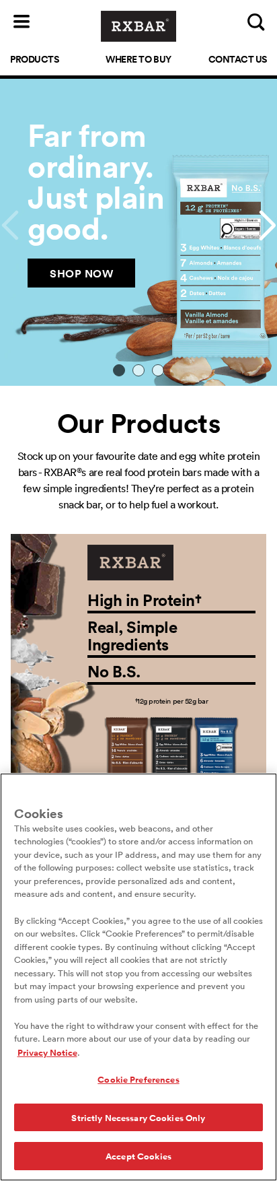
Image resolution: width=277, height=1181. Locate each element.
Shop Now (81, 273)
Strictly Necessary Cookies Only (138, 1117)
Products (34, 59)
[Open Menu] (21, 21)
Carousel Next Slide (267, 225)
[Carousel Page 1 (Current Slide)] (119, 370)
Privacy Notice (47, 1052)
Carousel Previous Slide (9, 225)
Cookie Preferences (138, 1079)
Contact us (237, 59)
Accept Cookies (138, 1155)
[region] (138, 977)
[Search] (255, 21)
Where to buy (138, 59)
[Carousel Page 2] (139, 370)
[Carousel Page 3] (157, 370)
